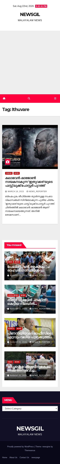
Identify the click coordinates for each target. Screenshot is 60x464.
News (16, 173)
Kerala (11, 328)
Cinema (9, 173)
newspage (35, 457)
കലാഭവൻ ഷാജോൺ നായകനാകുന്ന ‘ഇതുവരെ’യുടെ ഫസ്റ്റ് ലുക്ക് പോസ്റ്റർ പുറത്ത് (28, 182)
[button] (29, 98)
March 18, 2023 (16, 191)
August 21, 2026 (19, 275)
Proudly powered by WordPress (20, 446)
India (10, 262)
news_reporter (38, 191)
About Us (13, 457)
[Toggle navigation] (55, 98)
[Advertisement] (30, 62)
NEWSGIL (30, 14)
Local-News (13, 295)
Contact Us (24, 457)
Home (4, 457)
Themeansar (30, 450)
